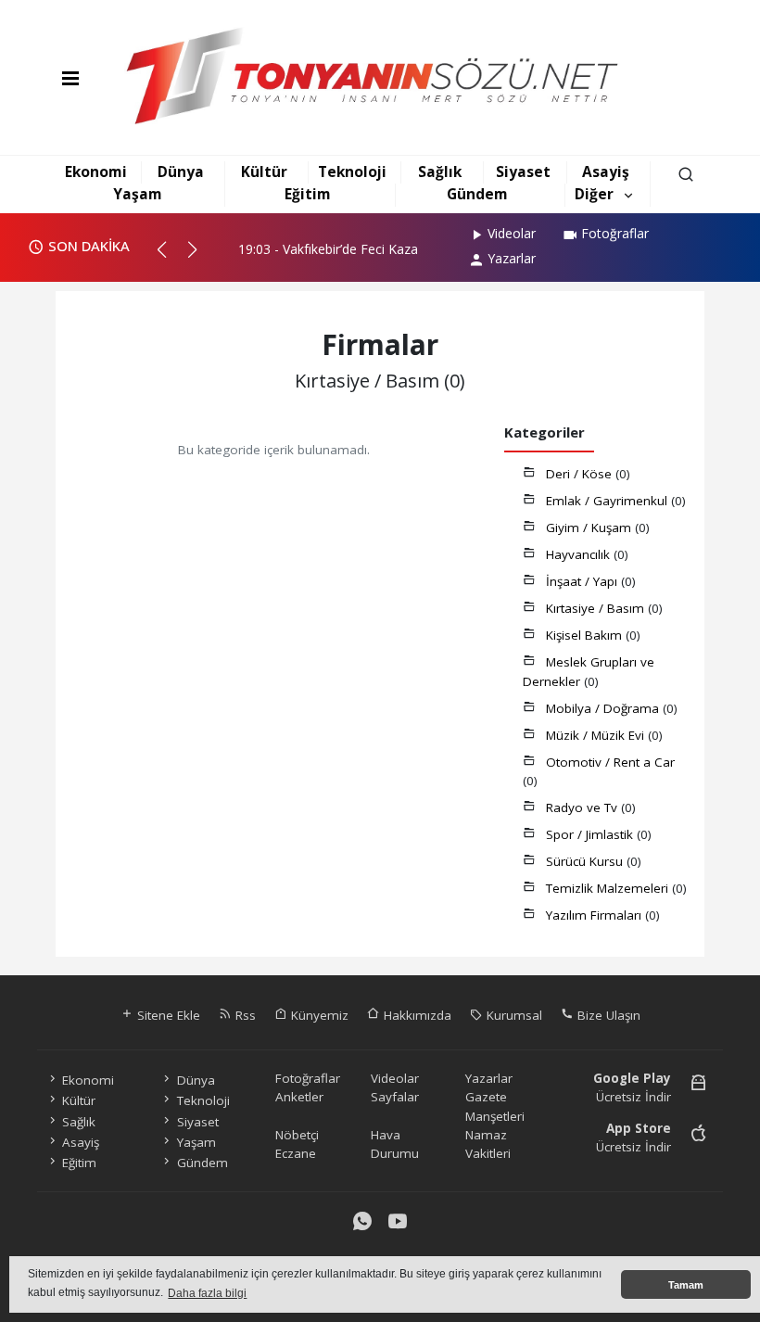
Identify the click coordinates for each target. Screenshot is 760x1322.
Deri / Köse (580, 473)
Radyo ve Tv (583, 807)
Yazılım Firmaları (595, 915)
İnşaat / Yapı (583, 581)
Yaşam (137, 194)
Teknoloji (352, 171)
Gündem (477, 194)
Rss (244, 1015)
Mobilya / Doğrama (604, 708)
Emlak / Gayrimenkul (608, 500)
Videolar (512, 233)
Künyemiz (317, 1015)
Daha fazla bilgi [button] (207, 1293)
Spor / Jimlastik (591, 834)
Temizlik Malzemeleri (609, 888)
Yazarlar (512, 258)
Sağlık (440, 171)
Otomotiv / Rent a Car (610, 762)
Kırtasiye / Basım (597, 608)
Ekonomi (96, 171)
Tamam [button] (685, 1284)
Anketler (299, 1096)
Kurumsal (512, 1015)
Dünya (181, 171)
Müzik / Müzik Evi (597, 735)
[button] (170, 256)
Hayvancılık (580, 554)
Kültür (264, 171)
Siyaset (523, 171)
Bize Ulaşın (607, 1015)
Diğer (594, 194)
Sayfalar (395, 1096)
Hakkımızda (415, 1015)
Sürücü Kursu (586, 861)
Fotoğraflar (615, 233)
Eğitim (308, 194)
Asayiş (605, 171)
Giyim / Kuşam (590, 527)
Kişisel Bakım (586, 635)
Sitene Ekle (166, 1015)
